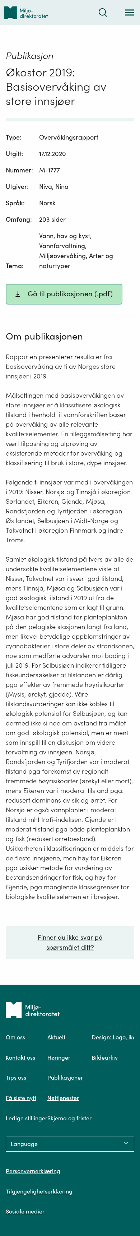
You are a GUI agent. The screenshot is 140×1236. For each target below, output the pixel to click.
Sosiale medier (25, 1211)
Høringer (58, 1057)
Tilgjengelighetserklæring (39, 1191)
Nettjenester (63, 1097)
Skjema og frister (69, 1118)
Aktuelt (56, 1037)
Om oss (15, 1037)
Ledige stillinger (26, 1118)
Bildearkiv (105, 1057)
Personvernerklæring (33, 1171)
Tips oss (16, 1077)
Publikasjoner (65, 1077)
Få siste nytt (21, 1097)
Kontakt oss (20, 1057)
